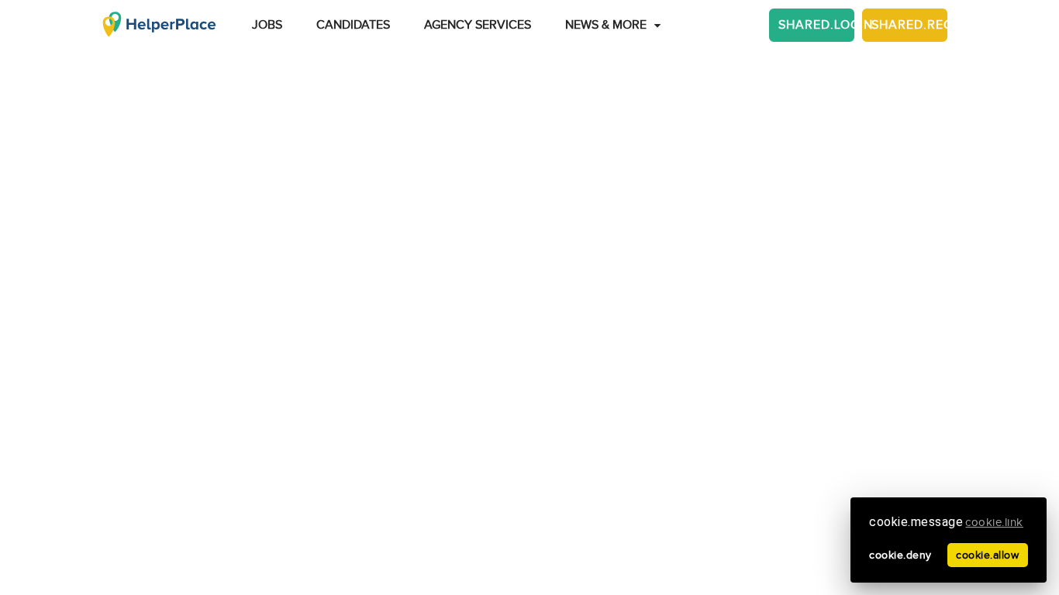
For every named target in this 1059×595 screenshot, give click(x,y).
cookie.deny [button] (900, 555)
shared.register (909, 25)
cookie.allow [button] (987, 555)
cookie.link (994, 522)
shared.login (816, 25)
